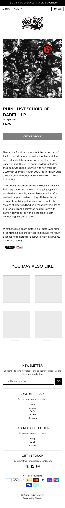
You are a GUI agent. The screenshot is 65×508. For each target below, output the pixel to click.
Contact (32, 408)
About (32, 404)
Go (58, 381)
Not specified (9, 119)
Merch (32, 442)
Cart (58, 9)
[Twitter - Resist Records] (27, 466)
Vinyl (32, 439)
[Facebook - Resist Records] (32, 466)
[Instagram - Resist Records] (38, 466)
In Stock (32, 445)
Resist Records (37, 495)
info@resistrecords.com (40, 461)
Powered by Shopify (32, 498)
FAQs (32, 411)
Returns (32, 414)
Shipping (32, 418)
